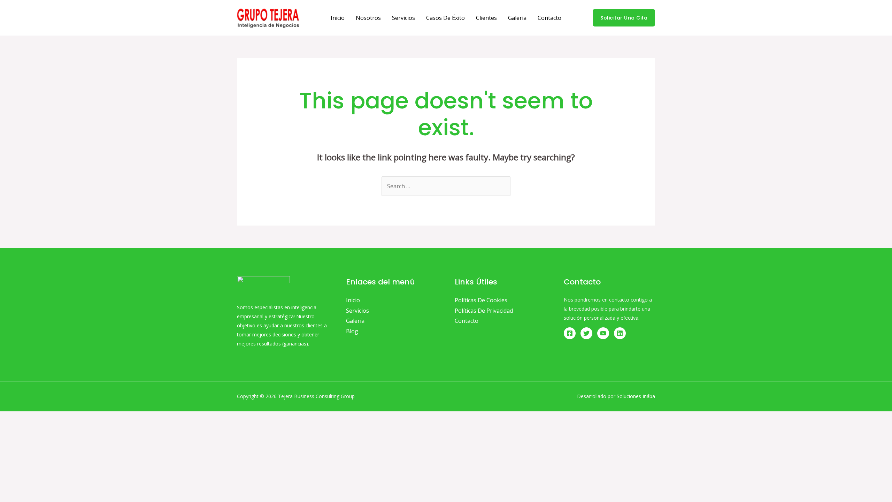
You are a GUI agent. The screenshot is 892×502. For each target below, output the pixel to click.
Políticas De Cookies (481, 300)
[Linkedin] (620, 333)
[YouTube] (603, 333)
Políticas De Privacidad (484, 310)
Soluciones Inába (636, 396)
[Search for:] (446, 186)
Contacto (549, 18)
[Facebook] (570, 333)
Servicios (403, 18)
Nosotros (368, 18)
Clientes (486, 18)
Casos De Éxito (445, 18)
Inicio (338, 18)
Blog (352, 331)
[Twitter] (586, 333)
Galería (517, 18)
